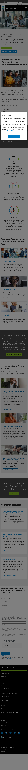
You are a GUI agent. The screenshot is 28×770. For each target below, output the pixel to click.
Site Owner (3, 708)
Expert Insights (4, 700)
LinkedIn (10, 733)
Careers (3, 703)
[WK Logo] (6, 737)
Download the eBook (8, 409)
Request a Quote (13, 493)
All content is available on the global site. (14, 2)
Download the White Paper (9, 441)
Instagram (15, 733)
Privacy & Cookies (13, 744)
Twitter (6, 733)
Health (2, 685)
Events (2, 679)
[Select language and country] (25, 4)
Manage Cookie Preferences (14, 133)
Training (7, 141)
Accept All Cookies (14, 136)
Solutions (3, 683)
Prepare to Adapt (7, 550)
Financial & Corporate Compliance (9, 693)
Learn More (6, 526)
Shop (2, 717)
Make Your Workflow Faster (9, 575)
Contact (6, 48)
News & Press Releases (6, 676)
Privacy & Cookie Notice (13, 130)
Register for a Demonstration (13, 354)
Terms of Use (4, 744)
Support (3, 720)
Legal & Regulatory (5, 696)
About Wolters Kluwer (6, 673)
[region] (14, 126)
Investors (3, 705)
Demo (9, 51)
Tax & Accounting (5, 688)
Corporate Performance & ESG (8, 691)
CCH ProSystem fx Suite (9, 667)
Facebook (2, 733)
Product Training (5, 723)
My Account (6, 145)
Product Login (4, 725)
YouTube (19, 733)
